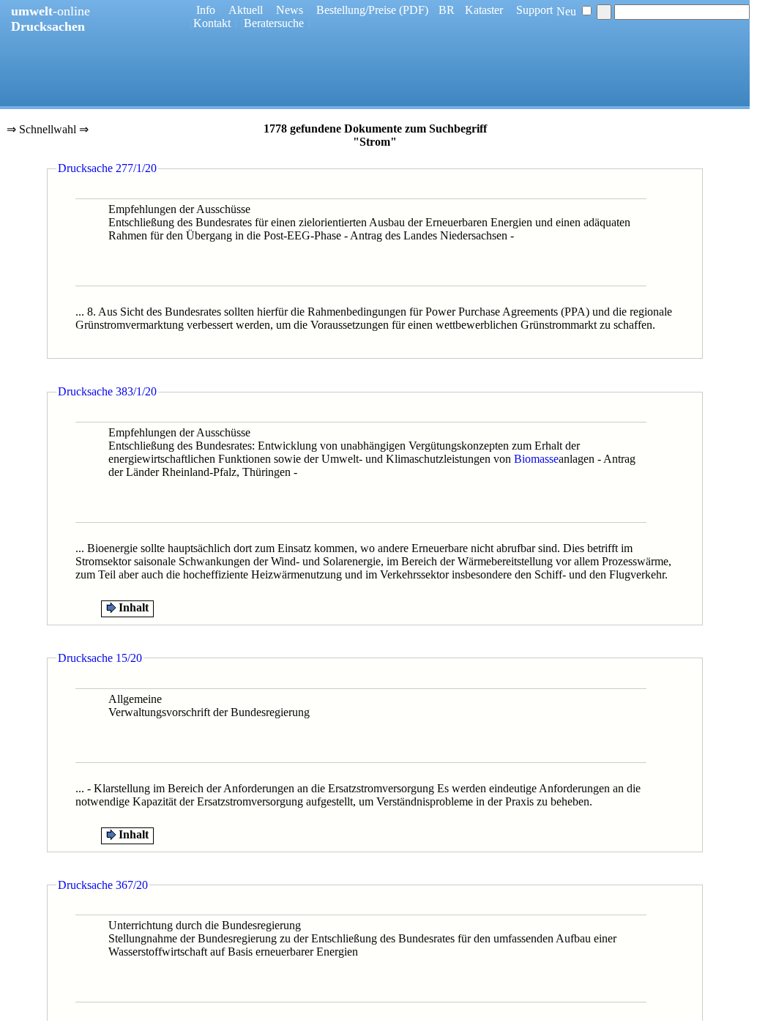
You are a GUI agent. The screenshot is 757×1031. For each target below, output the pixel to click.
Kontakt (212, 23)
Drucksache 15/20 (100, 658)
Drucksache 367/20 (103, 885)
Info (205, 10)
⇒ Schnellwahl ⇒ (48, 130)
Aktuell (245, 10)
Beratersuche (274, 23)
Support (534, 10)
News (289, 10)
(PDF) (413, 10)
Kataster (484, 10)
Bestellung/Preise (356, 10)
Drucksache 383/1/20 (107, 391)
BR (447, 10)
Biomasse (536, 459)
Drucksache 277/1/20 (107, 168)
